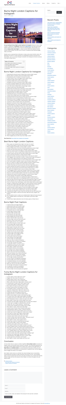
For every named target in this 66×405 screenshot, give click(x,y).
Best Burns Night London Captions (12, 64)
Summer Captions (51, 127)
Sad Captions (50, 118)
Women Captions (50, 132)
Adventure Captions (51, 52)
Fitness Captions (50, 85)
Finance (49, 84)
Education (49, 73)
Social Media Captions (52, 122)
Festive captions (50, 82)
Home (30, 3)
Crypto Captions (50, 70)
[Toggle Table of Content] (23, 61)
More (59, 3)
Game (48, 92)
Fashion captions (50, 80)
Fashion (49, 78)
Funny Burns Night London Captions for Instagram (15, 67)
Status (48, 125)
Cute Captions (50, 71)
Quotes (43, 3)
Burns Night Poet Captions (10, 65)
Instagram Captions (36, 3)
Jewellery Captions (51, 101)
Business (49, 66)
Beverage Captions (51, 59)
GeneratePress (47, 403)
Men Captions (50, 106)
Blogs (48, 64)
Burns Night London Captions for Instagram (13, 63)
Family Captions (50, 77)
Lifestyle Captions (51, 103)
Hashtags (49, 94)
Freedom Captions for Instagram (11, 363)
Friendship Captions (51, 91)
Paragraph (49, 111)
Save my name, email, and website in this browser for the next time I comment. (21, 393)
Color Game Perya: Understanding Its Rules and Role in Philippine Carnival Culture (54, 24)
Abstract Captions (51, 50)
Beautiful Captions (51, 57)
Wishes (48, 3)
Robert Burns (28, 46)
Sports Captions (50, 124)
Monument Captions (51, 108)
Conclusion (8, 68)
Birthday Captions (51, 61)
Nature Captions (50, 110)
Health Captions (50, 96)
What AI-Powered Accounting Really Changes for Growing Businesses (53, 34)
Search (48, 10)
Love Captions (50, 104)
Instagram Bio (50, 97)
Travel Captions (50, 129)
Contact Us (54, 3)
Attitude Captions (51, 56)
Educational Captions (51, 75)
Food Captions (50, 89)
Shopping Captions (51, 120)
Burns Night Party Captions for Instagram (19, 138)
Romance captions (51, 117)
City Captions (50, 68)
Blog (48, 63)
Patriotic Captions (51, 113)
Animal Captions (50, 54)
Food (48, 87)
